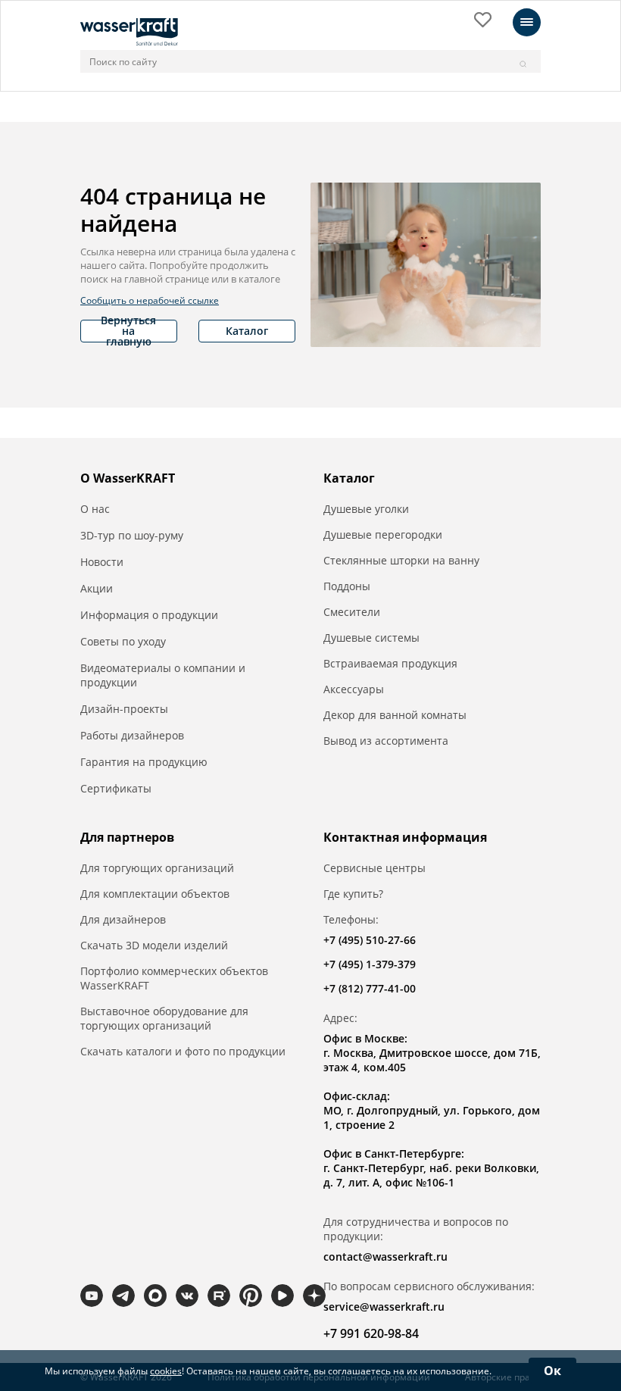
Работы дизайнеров (132, 735)
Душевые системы (371, 637)
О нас (95, 509)
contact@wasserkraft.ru (385, 1256)
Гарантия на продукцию (144, 762)
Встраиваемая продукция (390, 663)
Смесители (351, 612)
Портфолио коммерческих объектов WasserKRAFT (174, 978)
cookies (166, 1370)
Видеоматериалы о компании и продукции (162, 675)
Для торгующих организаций (157, 868)
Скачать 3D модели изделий (154, 945)
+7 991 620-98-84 (371, 1333)
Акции (96, 588)
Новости (101, 562)
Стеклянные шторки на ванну (401, 560)
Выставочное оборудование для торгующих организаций (164, 1018)
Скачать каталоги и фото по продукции (183, 1051)
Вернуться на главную (128, 331)
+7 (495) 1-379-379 (369, 964)
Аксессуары (353, 689)
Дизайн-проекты (124, 709)
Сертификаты (115, 788)
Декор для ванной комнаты (395, 715)
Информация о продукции (149, 615)
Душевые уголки (366, 509)
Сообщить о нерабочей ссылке (149, 300)
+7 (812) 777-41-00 (369, 988)
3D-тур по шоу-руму (131, 535)
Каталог (247, 331)
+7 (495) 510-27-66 (369, 940)
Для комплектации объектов (154, 893)
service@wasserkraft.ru (384, 1306)
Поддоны (346, 586)
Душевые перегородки (382, 534)
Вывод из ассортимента (385, 740)
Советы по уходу (123, 641)
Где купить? (353, 893)
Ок (552, 1370)
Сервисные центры (374, 868)
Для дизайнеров (123, 919)
